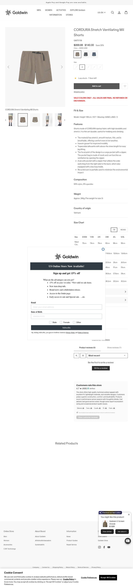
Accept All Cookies (108, 577)
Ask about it (122, 532)
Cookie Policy (68, 579)
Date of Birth (36, 312)
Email (33, 303)
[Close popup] (128, 514)
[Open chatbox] (128, 541)
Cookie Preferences (89, 577)
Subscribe (66, 327)
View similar (107, 532)
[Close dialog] (103, 249)
